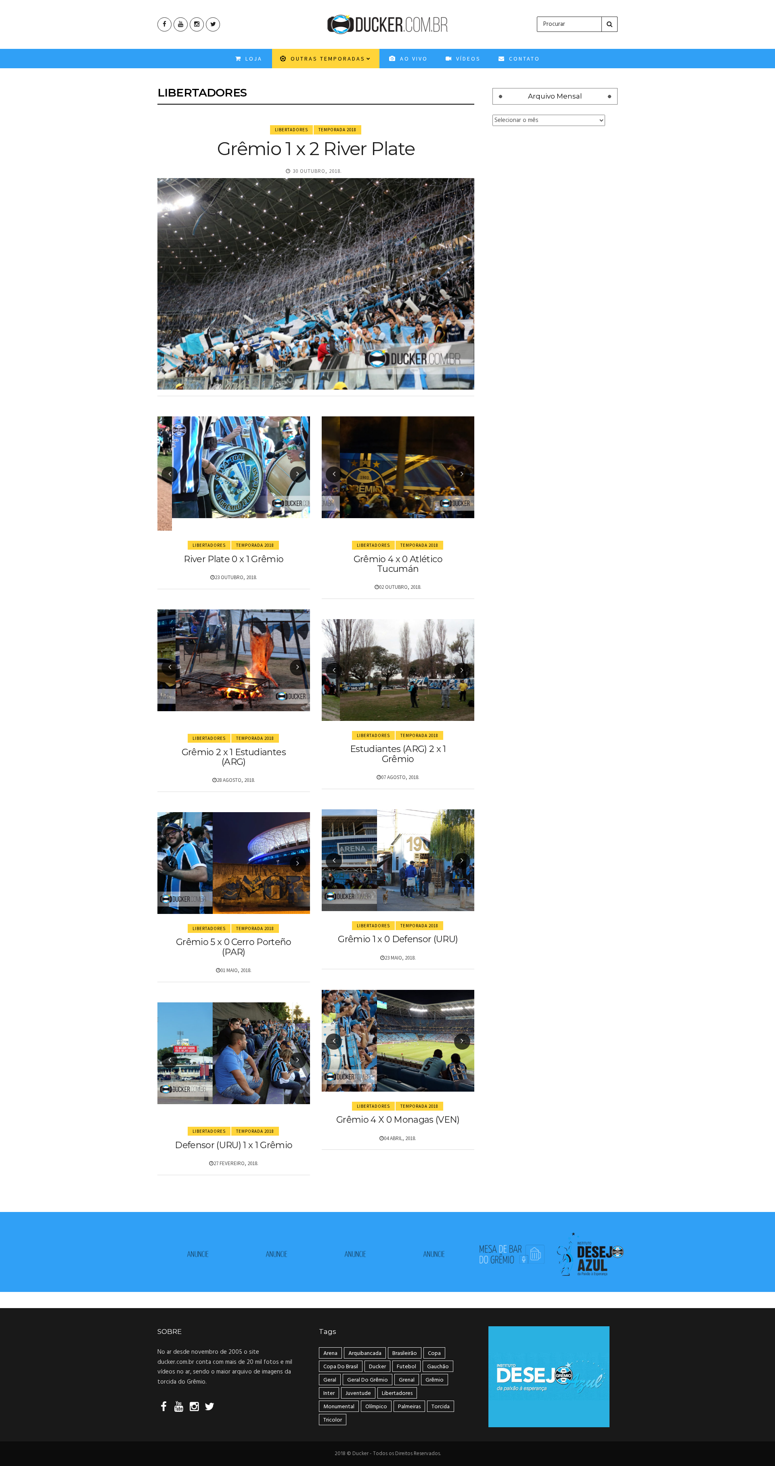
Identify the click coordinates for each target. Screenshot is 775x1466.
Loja (252, 58)
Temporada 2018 (337, 129)
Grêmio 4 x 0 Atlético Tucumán (398, 564)
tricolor (332, 1420)
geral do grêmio (367, 1380)
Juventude (358, 1393)
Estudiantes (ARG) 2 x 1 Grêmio (398, 754)
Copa (434, 1353)
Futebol (406, 1366)
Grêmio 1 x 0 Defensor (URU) (398, 939)
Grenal (407, 1380)
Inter (329, 1393)
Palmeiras (409, 1406)
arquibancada (364, 1353)
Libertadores (291, 129)
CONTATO (523, 58)
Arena (330, 1353)
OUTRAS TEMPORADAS (326, 58)
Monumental (338, 1406)
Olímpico (376, 1406)
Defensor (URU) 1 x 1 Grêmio (233, 1145)
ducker (377, 1366)
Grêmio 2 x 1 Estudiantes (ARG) (234, 757)
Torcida (440, 1406)
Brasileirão (404, 1353)
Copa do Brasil (340, 1366)
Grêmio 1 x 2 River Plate (316, 148)
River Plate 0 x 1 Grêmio (233, 559)
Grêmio (434, 1380)
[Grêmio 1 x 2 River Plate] (315, 283)
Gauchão (438, 1366)
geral (329, 1380)
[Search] (609, 24)
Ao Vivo (413, 58)
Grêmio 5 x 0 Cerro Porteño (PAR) (233, 947)
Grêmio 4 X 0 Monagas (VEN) (398, 1119)
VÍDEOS (467, 58)
